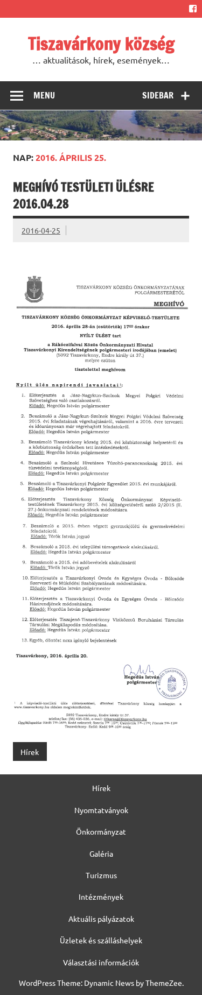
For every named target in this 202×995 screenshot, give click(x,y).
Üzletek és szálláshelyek (101, 940)
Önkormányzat (101, 831)
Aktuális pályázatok (101, 918)
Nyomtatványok (101, 810)
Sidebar (157, 95)
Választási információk (101, 962)
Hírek (29, 752)
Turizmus (101, 875)
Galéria (101, 853)
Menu (44, 95)
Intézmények (101, 896)
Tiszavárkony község (101, 43)
